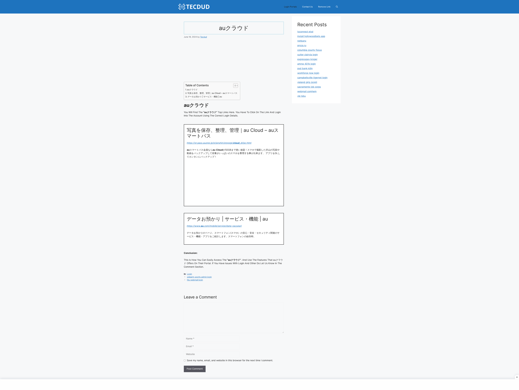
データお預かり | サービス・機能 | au (205, 96)
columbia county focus (309, 50)
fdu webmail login (195, 280)
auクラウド (192, 89)
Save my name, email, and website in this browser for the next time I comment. (230, 360)
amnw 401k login (306, 63)
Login (189, 274)
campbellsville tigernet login (312, 77)
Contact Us (307, 6)
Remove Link (324, 6)
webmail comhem (307, 91)
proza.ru (301, 45)
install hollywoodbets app (311, 36)
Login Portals (290, 6)
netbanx (301, 40)
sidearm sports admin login (199, 277)
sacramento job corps (309, 86)
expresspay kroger (307, 59)
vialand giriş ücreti (307, 82)
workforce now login (308, 73)
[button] (337, 7)
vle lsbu (301, 96)
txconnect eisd (305, 31)
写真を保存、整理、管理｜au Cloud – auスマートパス (212, 93)
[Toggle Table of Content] (234, 85)
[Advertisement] (234, 62)
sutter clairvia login (307, 54)
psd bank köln (305, 68)
